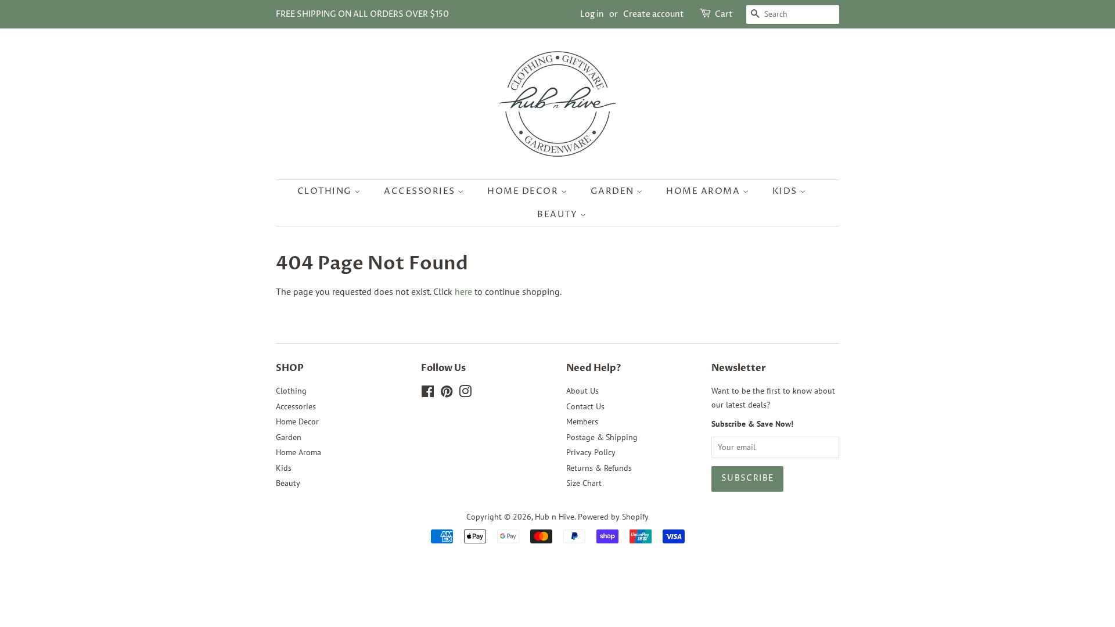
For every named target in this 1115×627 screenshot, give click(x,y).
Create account (653, 14)
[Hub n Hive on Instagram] (465, 393)
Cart (724, 14)
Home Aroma (704, 191)
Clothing (326, 191)
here (463, 291)
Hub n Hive (554, 516)
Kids (786, 191)
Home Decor (524, 191)
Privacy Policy (591, 452)
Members (582, 421)
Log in (592, 14)
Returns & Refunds (599, 468)
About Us (582, 390)
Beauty (558, 214)
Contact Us (585, 406)
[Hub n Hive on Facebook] (427, 393)
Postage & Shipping (602, 437)
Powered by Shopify (613, 516)
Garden (614, 191)
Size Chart (584, 483)
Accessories (421, 191)
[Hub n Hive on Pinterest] (446, 393)
